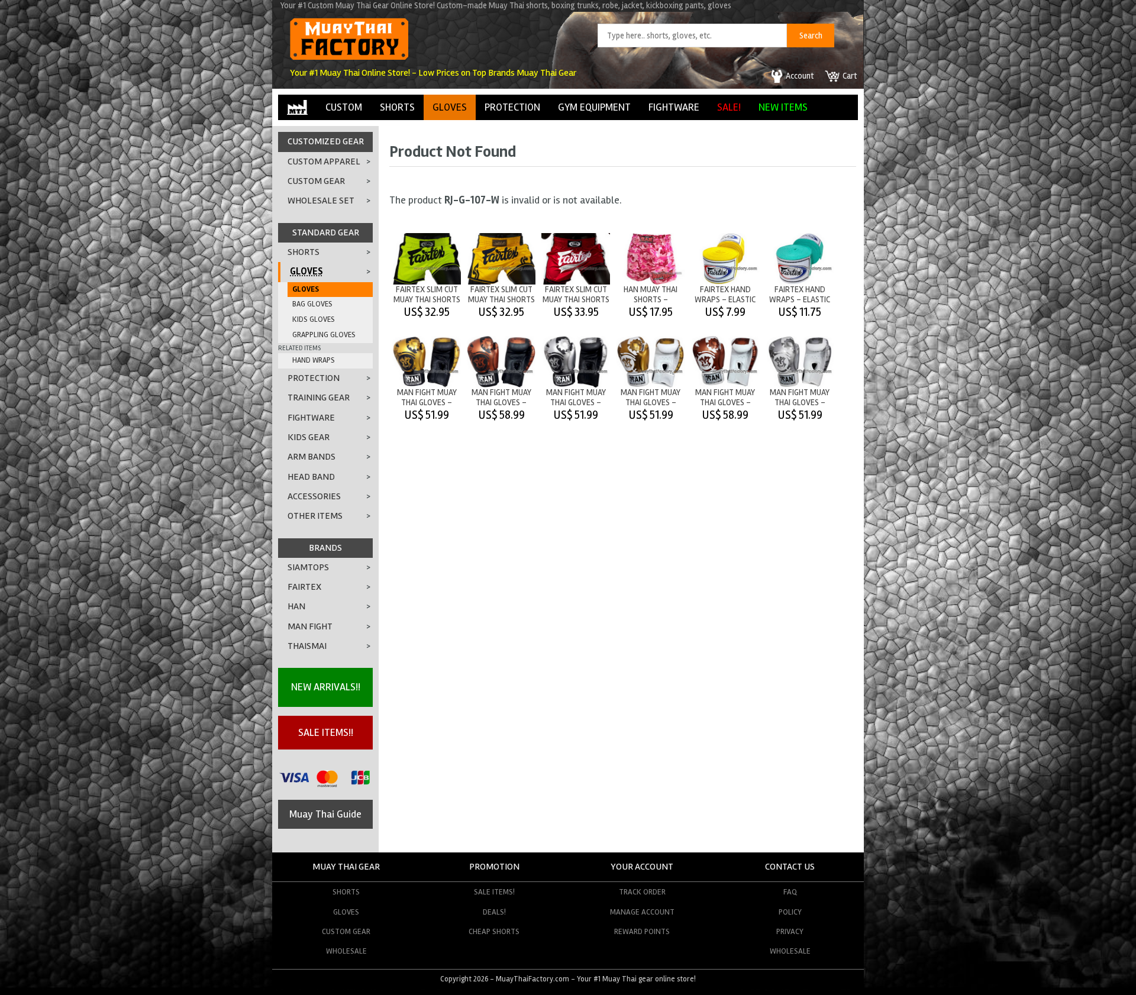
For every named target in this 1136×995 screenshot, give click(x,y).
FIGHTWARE (673, 107)
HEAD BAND (311, 477)
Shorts (346, 892)
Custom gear (346, 931)
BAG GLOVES (312, 304)
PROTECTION (512, 107)
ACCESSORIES (314, 496)
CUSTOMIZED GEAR (326, 141)
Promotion (494, 867)
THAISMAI (307, 646)
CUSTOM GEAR (316, 181)
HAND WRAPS (313, 360)
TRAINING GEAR (319, 397)
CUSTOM (343, 107)
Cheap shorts (494, 931)
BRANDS (325, 548)
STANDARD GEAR (325, 232)
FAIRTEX (304, 587)
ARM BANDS (311, 457)
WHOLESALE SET (321, 200)
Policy (790, 912)
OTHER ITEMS (315, 516)
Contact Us (790, 867)
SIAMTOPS (308, 567)
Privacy (789, 931)
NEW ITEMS (783, 107)
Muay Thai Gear (346, 867)
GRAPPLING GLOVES (324, 335)
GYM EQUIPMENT (594, 107)
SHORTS (397, 107)
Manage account (642, 912)
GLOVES (450, 107)
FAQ (790, 892)
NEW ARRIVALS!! (325, 686)
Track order (642, 892)
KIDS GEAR (309, 437)
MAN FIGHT (310, 626)
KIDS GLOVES (313, 319)
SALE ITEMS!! (325, 732)
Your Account (642, 867)
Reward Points (642, 931)
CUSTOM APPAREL (324, 161)
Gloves (346, 912)
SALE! (729, 107)
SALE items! (494, 892)
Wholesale (346, 951)
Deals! (494, 912)
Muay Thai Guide (325, 813)
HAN (296, 606)
